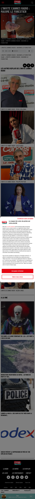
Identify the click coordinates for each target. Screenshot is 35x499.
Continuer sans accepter (25, 218)
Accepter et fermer (17, 271)
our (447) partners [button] (10, 226)
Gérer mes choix (17, 277)
